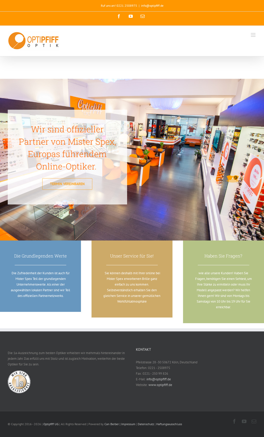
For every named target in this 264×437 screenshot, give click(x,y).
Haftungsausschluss (169, 424)
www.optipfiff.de (160, 385)
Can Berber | (112, 424)
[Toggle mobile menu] (253, 35)
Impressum (128, 424)
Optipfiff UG (51, 424)
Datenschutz (146, 424)
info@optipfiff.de (152, 5)
